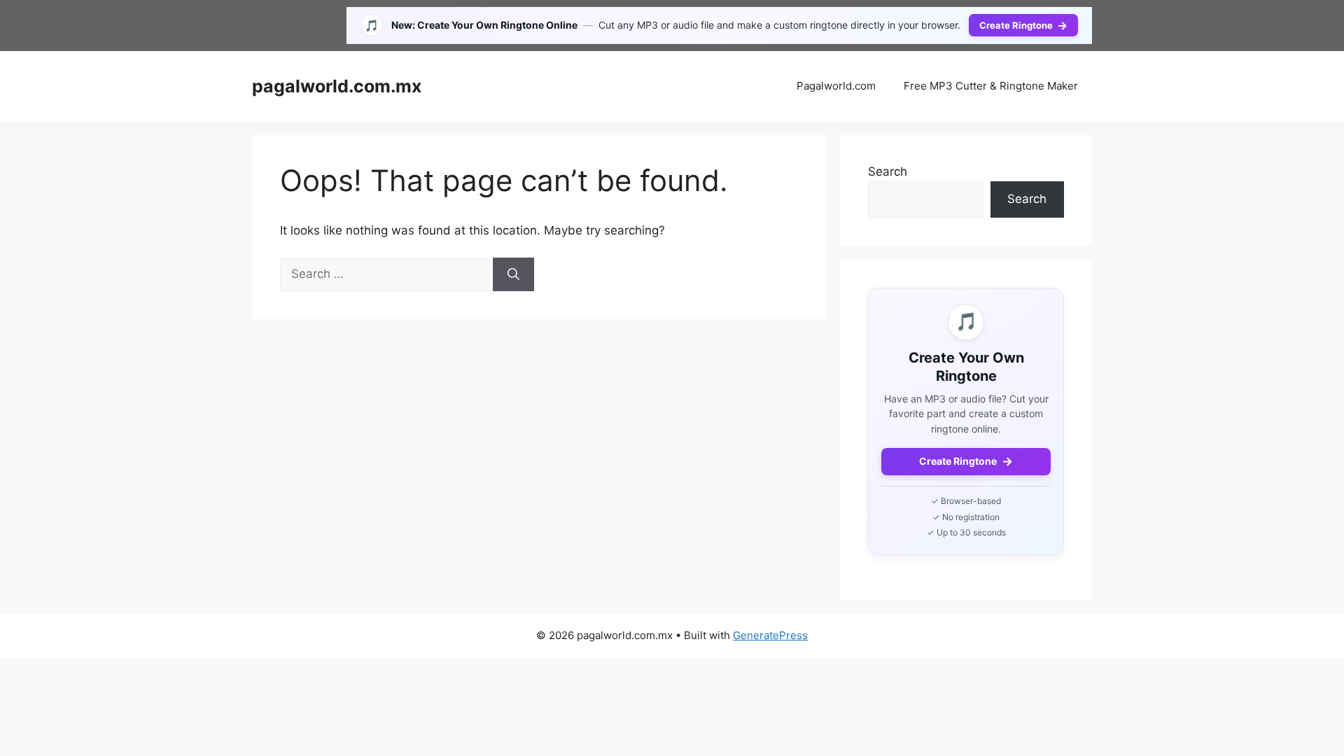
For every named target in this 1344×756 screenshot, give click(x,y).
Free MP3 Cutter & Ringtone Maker (991, 85)
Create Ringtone (1023, 25)
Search (887, 171)
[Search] (513, 274)
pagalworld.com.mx (336, 86)
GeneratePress (770, 635)
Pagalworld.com (836, 85)
